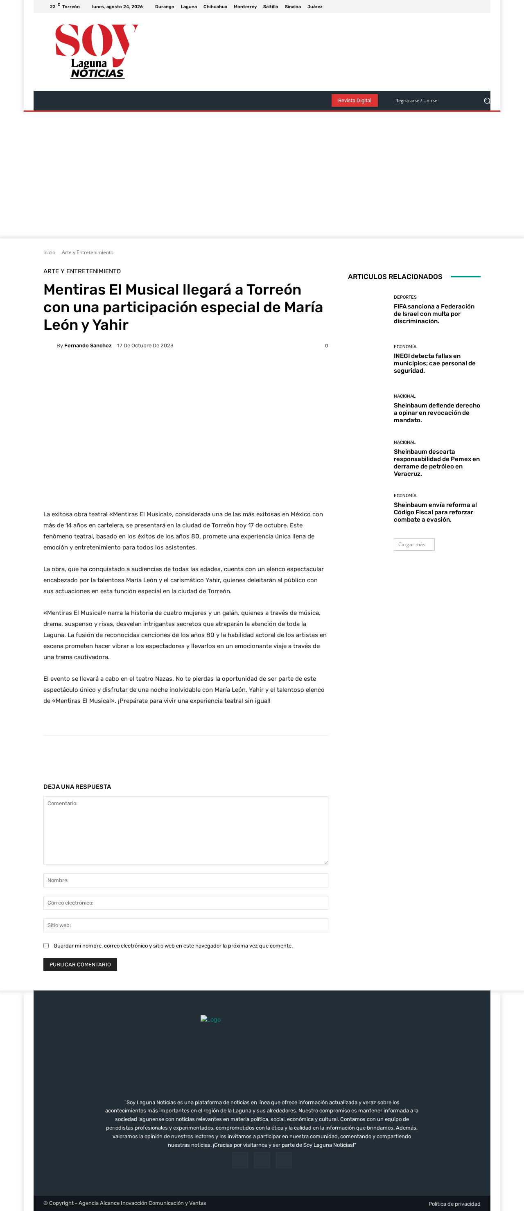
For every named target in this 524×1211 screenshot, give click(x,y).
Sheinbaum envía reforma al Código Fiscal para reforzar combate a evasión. (435, 512)
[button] (487, 100)
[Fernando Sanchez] (49, 345)
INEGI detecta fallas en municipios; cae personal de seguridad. (435, 363)
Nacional (405, 396)
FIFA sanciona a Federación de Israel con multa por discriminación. (434, 314)
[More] (302, 756)
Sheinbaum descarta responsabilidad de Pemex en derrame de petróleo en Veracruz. (437, 462)
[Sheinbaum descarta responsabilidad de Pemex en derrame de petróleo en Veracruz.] (368, 459)
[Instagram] (466, 6)
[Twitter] (476, 6)
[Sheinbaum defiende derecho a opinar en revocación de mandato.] (368, 409)
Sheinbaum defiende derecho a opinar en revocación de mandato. (437, 413)
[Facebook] (456, 6)
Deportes (405, 297)
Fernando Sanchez (88, 345)
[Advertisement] (262, 177)
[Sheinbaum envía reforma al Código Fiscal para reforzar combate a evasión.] (368, 508)
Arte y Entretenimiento (87, 252)
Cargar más (411, 544)
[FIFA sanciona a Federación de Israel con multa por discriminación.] (368, 310)
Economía (405, 346)
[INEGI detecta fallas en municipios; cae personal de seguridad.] (368, 359)
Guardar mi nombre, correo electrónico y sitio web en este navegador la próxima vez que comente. (173, 946)
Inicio (49, 252)
